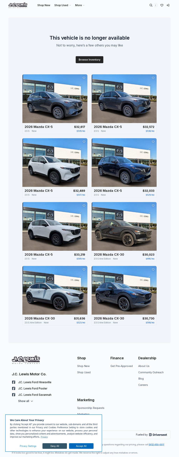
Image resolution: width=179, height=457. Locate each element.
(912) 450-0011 (156, 444)
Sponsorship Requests (90, 408)
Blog (141, 378)
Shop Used (84, 372)
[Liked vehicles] (162, 5)
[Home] (17, 5)
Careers (143, 385)
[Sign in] (168, 5)
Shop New (83, 366)
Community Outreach (151, 372)
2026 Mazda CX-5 (39, 127)
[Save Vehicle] (84, 77)
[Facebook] (13, 382)
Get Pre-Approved (121, 366)
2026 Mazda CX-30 (109, 254)
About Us (143, 366)
